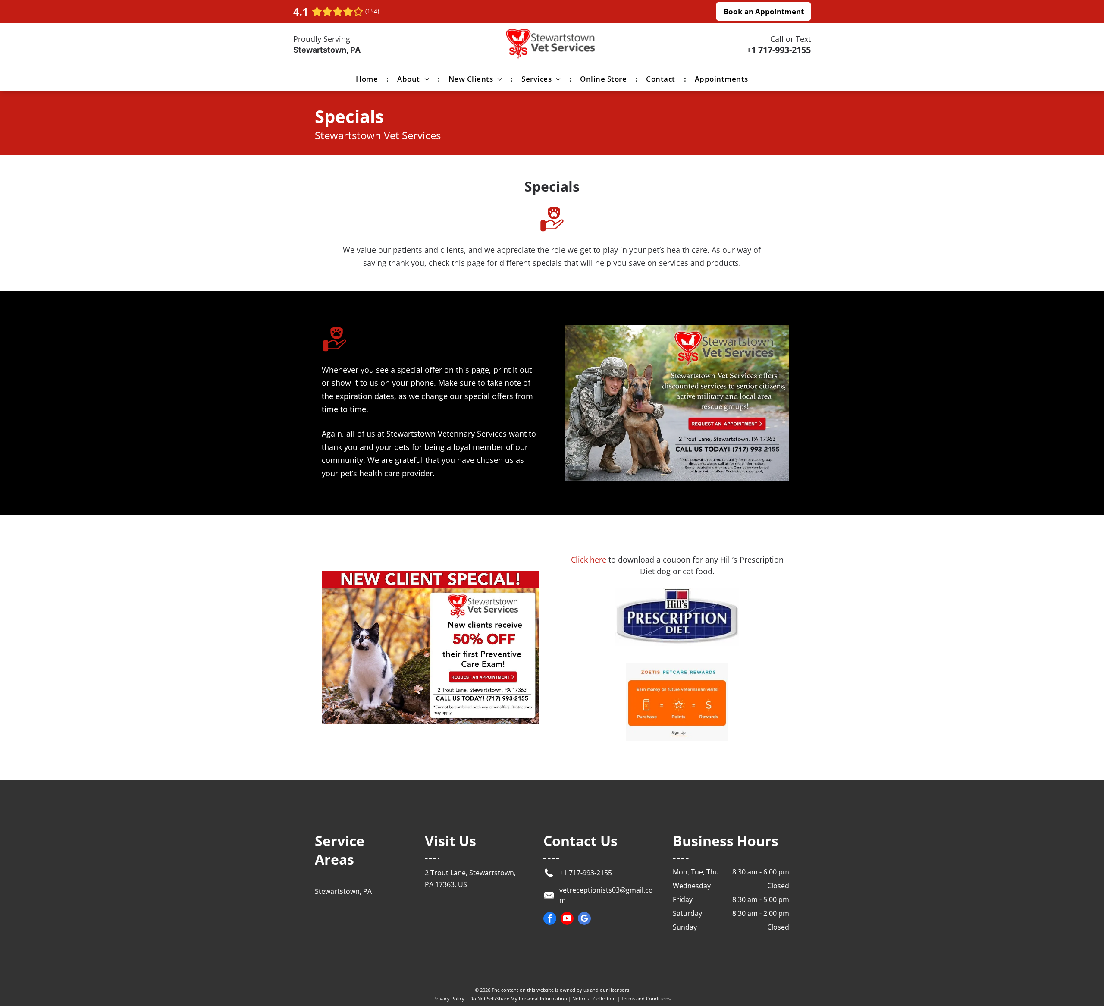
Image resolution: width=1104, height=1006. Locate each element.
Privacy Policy (448, 998)
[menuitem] (368, 79)
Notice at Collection (594, 998)
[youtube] (567, 919)
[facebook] (549, 919)
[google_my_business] (584, 919)
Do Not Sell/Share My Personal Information (518, 998)
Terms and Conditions (646, 998)
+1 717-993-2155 (778, 50)
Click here (588, 559)
